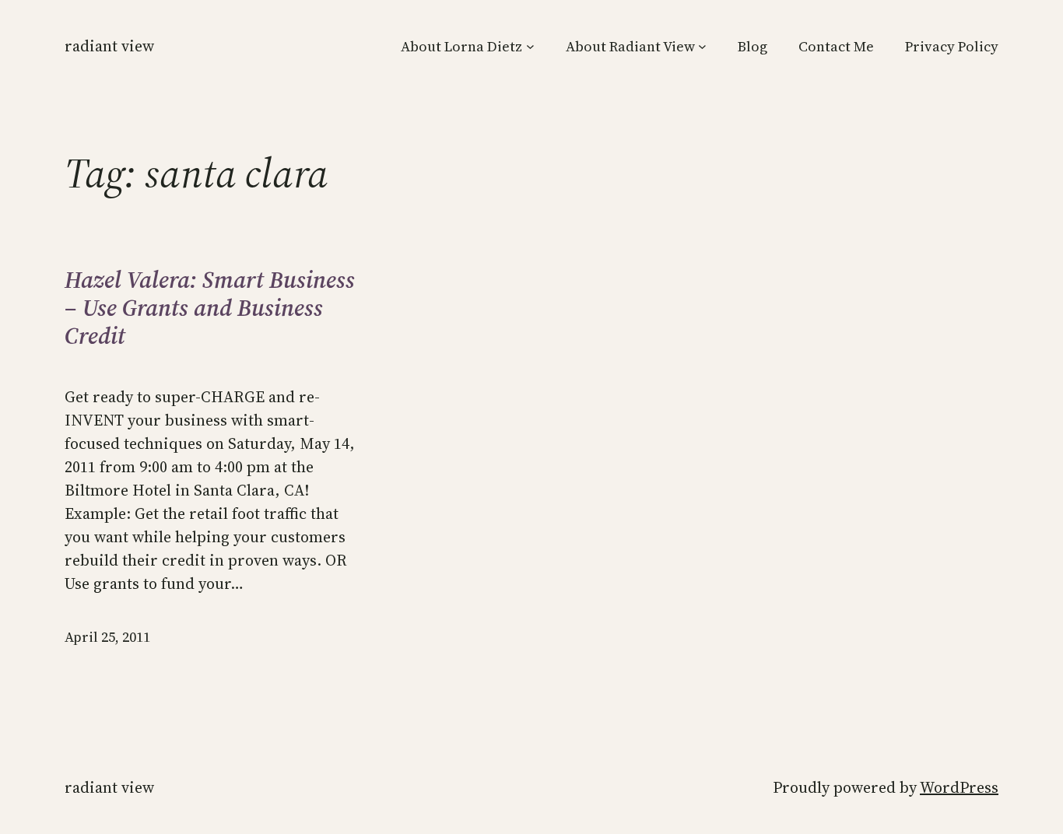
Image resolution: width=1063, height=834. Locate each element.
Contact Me (836, 46)
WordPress (959, 787)
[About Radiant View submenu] (702, 46)
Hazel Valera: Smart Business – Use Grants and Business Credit (210, 308)
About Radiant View (630, 46)
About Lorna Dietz (461, 46)
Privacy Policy (951, 46)
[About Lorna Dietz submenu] (530, 46)
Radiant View (109, 46)
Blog (752, 46)
